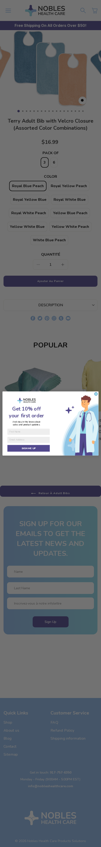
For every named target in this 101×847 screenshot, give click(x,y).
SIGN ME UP (29, 448)
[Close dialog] (95, 393)
